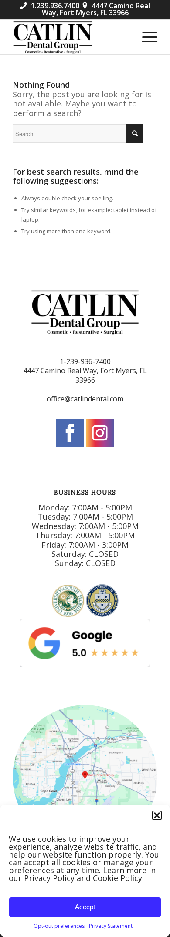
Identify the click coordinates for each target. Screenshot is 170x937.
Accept (85, 907)
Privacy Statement (111, 926)
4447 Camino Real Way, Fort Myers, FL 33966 (96, 9)
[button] (157, 815)
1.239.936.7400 (49, 5)
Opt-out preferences (59, 926)
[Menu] (145, 37)
